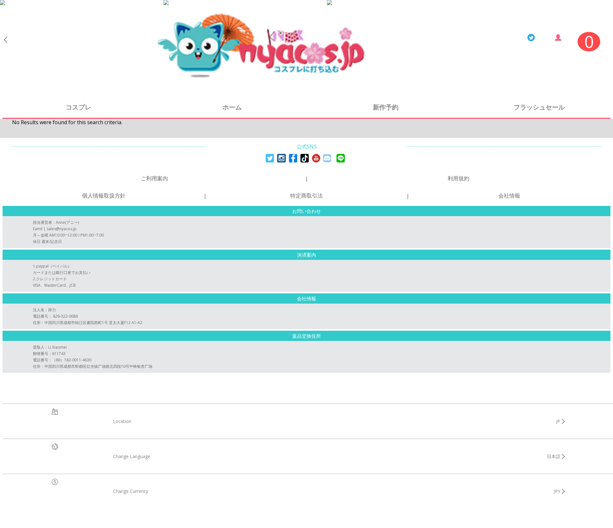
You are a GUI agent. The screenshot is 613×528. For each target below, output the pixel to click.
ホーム (232, 107)
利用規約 (458, 178)
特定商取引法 (306, 195)
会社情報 (509, 195)
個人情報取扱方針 (103, 195)
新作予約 (385, 107)
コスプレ (78, 107)
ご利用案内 (154, 178)
